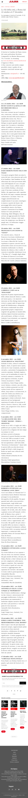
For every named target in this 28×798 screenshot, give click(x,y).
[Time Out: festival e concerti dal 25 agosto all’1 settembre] (4, 703)
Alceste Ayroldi (5, 20)
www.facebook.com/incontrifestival (14, 60)
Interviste (22, 708)
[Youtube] (19, 789)
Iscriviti (22, 683)
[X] (14, 690)
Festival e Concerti (10, 6)
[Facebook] (11, 690)
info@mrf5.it (14, 73)
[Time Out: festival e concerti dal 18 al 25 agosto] (14, 703)
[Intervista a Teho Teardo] (23, 703)
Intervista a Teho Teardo (23, 712)
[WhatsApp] (20, 690)
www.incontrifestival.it (16, 78)
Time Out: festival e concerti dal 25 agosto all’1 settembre (4, 714)
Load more (14, 736)
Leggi (3, 731)
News (2, 6)
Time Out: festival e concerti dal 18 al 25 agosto (13, 714)
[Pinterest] (17, 690)
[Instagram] (12, 789)
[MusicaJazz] (13, 1)
